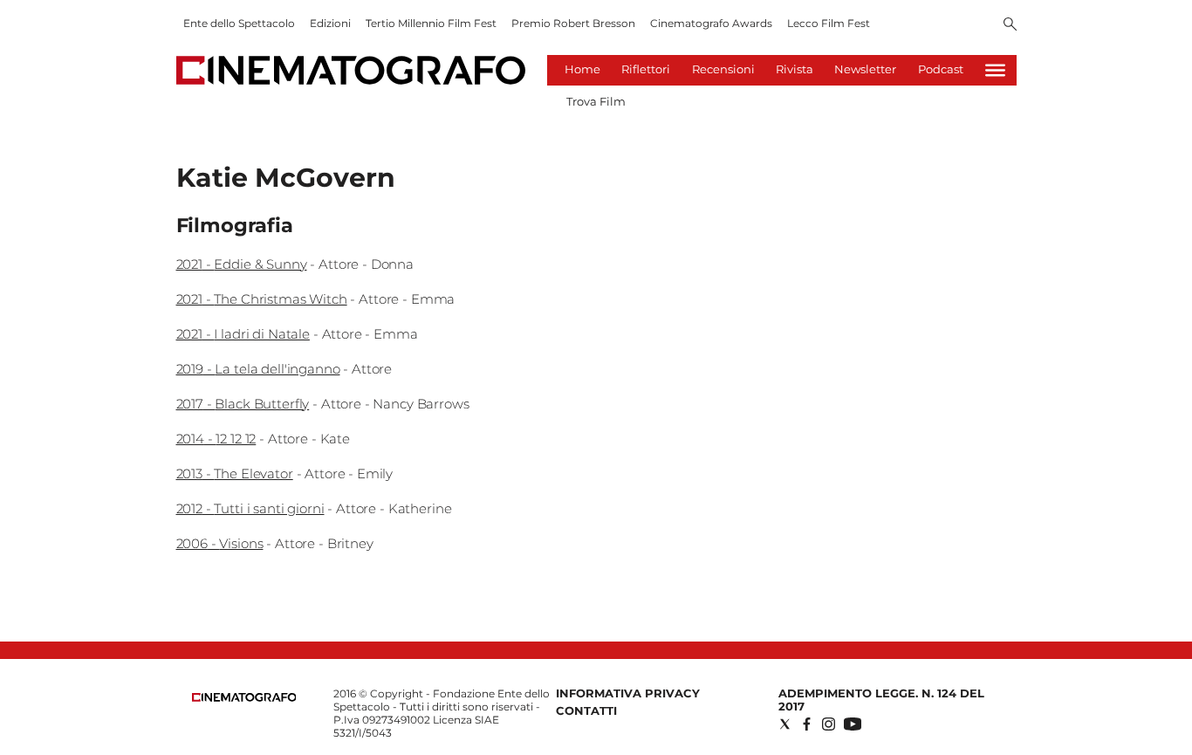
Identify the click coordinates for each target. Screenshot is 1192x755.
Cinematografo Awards (711, 23)
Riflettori (645, 69)
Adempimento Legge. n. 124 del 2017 (881, 699)
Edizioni (330, 23)
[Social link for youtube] (852, 724)
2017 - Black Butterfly (243, 403)
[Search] (1010, 25)
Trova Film (596, 101)
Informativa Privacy (628, 693)
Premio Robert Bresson (573, 23)
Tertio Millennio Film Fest (431, 23)
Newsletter (865, 69)
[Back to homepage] (244, 697)
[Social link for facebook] (806, 724)
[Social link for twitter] (784, 724)
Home (582, 69)
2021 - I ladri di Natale (243, 334)
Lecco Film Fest (828, 23)
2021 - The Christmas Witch (261, 299)
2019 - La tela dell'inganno (258, 368)
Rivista (794, 69)
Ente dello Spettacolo (239, 23)
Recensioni (723, 69)
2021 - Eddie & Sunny (241, 264)
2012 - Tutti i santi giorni (250, 508)
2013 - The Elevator (234, 473)
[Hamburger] (995, 70)
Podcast (940, 69)
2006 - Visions (220, 543)
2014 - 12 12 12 (216, 438)
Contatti (586, 710)
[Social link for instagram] (828, 724)
